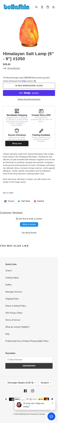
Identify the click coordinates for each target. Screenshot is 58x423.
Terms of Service (12, 320)
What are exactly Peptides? (17, 327)
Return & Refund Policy (15, 306)
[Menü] (53, 7)
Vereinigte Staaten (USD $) (20, 383)
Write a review (29, 224)
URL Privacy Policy (14, 313)
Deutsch (45, 383)
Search (8, 270)
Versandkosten (13, 68)
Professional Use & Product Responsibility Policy (27, 341)
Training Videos (12, 277)
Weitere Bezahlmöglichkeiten (29, 99)
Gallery (8, 284)
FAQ (7, 334)
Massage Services (13, 292)
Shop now (17, 143)
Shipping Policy (12, 299)
